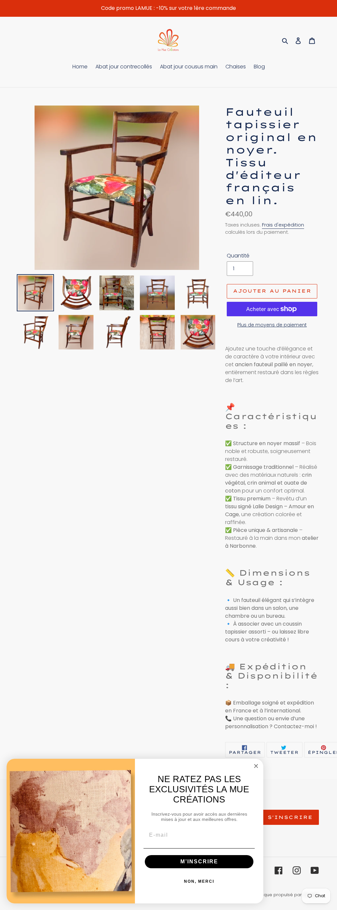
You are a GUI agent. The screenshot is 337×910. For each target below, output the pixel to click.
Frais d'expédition (283, 224)
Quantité (238, 255)
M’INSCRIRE (199, 861)
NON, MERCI (199, 881)
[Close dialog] (256, 766)
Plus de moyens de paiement (272, 325)
